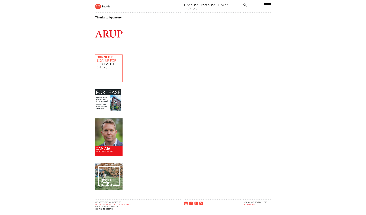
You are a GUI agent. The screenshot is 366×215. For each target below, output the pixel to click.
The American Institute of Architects (113, 204)
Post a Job (208, 5)
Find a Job (191, 5)
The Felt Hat (249, 204)
